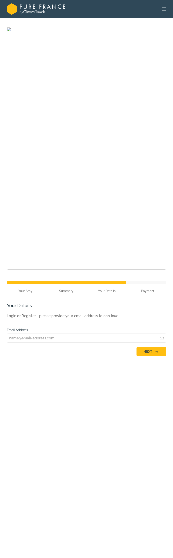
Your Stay (25, 291)
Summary (66, 291)
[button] (164, 9)
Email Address (17, 330)
